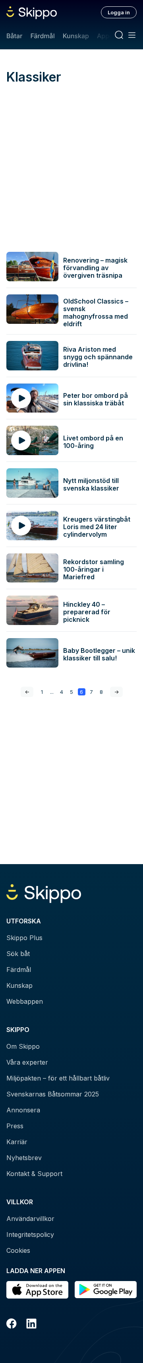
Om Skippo (23, 1046)
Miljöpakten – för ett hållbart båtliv (58, 1078)
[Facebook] (11, 1324)
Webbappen (24, 1001)
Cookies (18, 1250)
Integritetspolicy (30, 1234)
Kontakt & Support (34, 1174)
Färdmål (42, 36)
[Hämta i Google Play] (106, 1290)
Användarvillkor (30, 1219)
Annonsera (23, 1110)
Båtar (14, 36)
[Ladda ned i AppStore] (37, 1290)
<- (27, 692)
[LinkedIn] (31, 1324)
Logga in (119, 12)
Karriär (16, 1142)
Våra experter (27, 1062)
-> (116, 692)
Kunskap (76, 36)
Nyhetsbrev (24, 1158)
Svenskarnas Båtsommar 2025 (52, 1094)
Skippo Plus (24, 938)
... (52, 692)
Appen (107, 36)
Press (14, 1126)
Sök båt (18, 954)
